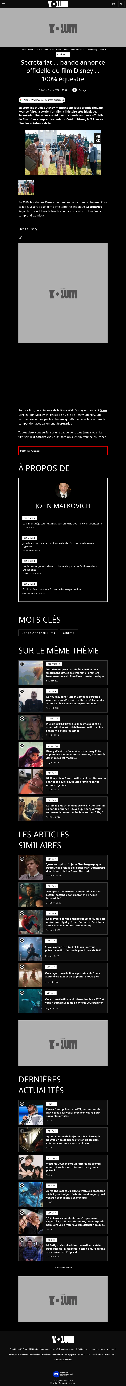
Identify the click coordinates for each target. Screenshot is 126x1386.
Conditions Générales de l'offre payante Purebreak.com (66, 1354)
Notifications (97, 1354)
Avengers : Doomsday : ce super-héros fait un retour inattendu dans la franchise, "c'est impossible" (73, 895)
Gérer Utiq (109, 1354)
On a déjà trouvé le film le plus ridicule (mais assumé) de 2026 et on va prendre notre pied (72, 974)
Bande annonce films (38, 633)
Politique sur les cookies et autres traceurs (96, 1349)
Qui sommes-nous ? (49, 1349)
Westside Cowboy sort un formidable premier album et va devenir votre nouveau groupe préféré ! (73, 1167)
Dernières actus (34, 49)
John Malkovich (39, 415)
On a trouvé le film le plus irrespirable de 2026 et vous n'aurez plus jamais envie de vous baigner (74, 1001)
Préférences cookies (63, 1359)
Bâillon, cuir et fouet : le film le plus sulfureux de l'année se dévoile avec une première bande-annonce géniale (76, 782)
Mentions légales (68, 1349)
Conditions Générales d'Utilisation (24, 1349)
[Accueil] (58, 4)
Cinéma (46, 49)
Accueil (21, 49)
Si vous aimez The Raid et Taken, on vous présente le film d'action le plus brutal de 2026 (73, 948)
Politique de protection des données (24, 1354)
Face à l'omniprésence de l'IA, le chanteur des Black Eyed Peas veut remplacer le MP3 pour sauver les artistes (74, 1113)
